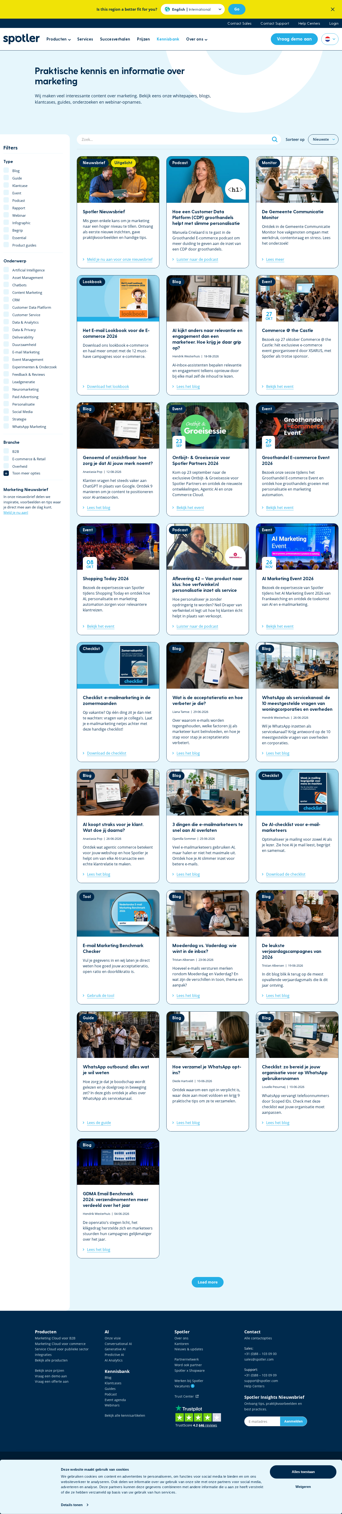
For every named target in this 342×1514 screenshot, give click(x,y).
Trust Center (185, 1396)
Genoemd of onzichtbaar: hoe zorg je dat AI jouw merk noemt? (118, 459)
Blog (108, 1377)
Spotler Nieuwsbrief (118, 212)
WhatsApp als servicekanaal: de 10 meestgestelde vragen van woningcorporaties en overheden (297, 702)
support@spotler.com (261, 1381)
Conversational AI (118, 1343)
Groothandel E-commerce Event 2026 (297, 459)
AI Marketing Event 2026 (297, 579)
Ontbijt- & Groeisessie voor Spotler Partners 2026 (208, 459)
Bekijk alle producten (51, 1360)
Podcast (111, 1394)
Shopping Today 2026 (118, 579)
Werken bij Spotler (188, 1381)
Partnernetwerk (186, 1359)
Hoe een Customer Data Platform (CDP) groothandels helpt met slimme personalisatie (208, 212)
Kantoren (181, 1343)
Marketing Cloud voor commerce (60, 1343)
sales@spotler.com (259, 1359)
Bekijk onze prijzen (49, 1370)
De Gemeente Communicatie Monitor (297, 212)
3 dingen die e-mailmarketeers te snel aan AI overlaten (208, 826)
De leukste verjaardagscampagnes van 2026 (297, 947)
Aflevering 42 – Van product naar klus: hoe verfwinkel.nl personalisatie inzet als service (208, 579)
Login (334, 23)
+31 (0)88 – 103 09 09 (260, 1375)
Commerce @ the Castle (297, 335)
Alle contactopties (258, 1338)
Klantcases (113, 1383)
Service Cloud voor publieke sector (62, 1349)
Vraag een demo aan (51, 1376)
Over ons (181, 1338)
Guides (110, 1388)
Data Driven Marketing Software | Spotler (21, 39)
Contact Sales (239, 23)
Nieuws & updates (188, 1349)
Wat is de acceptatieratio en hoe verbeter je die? (208, 702)
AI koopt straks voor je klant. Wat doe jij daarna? (118, 826)
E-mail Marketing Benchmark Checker (118, 947)
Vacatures (183, 1386)
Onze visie (113, 1338)
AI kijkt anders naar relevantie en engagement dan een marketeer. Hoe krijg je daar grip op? (208, 335)
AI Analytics (114, 1360)
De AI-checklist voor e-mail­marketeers (297, 826)
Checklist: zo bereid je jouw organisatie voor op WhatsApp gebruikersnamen (297, 1071)
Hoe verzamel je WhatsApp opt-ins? (208, 1071)
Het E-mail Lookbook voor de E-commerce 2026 (118, 335)
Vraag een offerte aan (52, 1381)
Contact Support (275, 23)
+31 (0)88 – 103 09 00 (260, 1353)
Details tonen (72, 1505)
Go (236, 9)
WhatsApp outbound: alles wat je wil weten (118, 1071)
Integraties (43, 1354)
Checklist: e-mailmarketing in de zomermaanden (118, 702)
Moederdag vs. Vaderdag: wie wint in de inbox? (208, 947)
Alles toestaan (303, 1472)
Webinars (112, 1405)
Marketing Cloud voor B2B (55, 1338)
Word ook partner (188, 1365)
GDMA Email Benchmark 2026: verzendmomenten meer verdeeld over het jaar (118, 1198)
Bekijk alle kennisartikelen (125, 1415)
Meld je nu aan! (15, 512)
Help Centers (309, 23)
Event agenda (115, 1400)
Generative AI (115, 1349)
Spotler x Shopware (189, 1370)
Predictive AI (114, 1354)
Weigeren (303, 1487)
